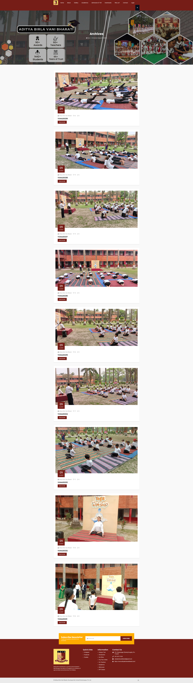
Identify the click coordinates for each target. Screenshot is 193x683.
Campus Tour (102, 652)
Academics (102, 664)
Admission (101, 667)
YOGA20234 (63, 414)
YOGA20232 (63, 551)
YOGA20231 (62, 619)
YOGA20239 (63, 118)
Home (62, 3)
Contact (125, 3)
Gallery (76, 3)
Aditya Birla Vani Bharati (65, 115)
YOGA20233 (63, 482)
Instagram (86, 652)
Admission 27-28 (96, 3)
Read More (62, 122)
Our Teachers (102, 662)
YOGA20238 (63, 178)
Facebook (86, 654)
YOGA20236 (63, 296)
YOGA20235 (63, 355)
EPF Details (102, 669)
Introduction (102, 654)
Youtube (86, 657)
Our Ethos (101, 657)
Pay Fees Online (103, 659)
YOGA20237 (63, 237)
